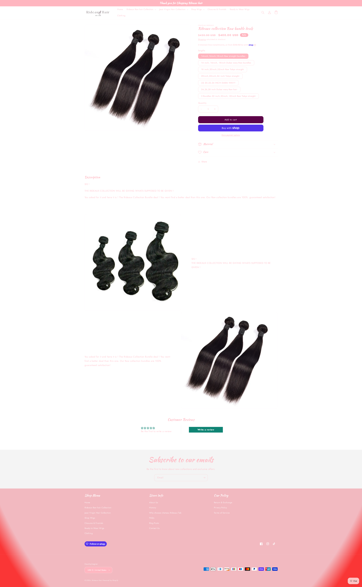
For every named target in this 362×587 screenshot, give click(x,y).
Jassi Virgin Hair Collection (98, 512)
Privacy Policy (220, 507)
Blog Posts (154, 523)
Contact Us (154, 528)
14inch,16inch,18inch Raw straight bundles (223, 56)
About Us (153, 502)
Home (87, 502)
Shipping (202, 39)
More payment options (231, 135)
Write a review (206, 429)
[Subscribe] (204, 477)
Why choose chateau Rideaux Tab (165, 512)
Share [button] (204, 161)
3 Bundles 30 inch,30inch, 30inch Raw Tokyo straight (228, 96)
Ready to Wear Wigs (94, 528)
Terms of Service (222, 512)
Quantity (202, 103)
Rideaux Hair (97, 580)
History (152, 507)
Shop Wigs (90, 517)
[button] (141, 9)
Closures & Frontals (94, 523)
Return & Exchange (223, 502)
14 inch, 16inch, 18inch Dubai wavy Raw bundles (226, 62)
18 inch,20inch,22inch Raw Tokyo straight (222, 69)
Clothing (89, 533)
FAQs (151, 517)
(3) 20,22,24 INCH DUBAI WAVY (218, 82)
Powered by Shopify (110, 580)
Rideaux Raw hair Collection (98, 507)
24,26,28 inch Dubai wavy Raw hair (219, 89)
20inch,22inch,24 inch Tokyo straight (220, 76)
